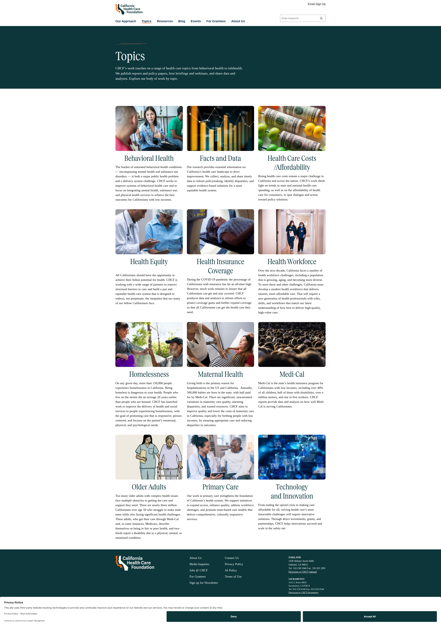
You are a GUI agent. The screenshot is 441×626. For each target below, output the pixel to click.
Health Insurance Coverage (220, 266)
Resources (165, 21)
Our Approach (125, 21)
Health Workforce (292, 261)
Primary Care (220, 487)
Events (196, 21)
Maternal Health (220, 374)
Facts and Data (220, 158)
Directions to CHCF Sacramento (303, 592)
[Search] (321, 18)
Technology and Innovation (292, 491)
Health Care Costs (292, 158)
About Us (238, 21)
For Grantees (216, 21)
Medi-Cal (292, 374)
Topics (146, 21)
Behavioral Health (149, 158)
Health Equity (149, 261)
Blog (181, 21)
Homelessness (149, 374)
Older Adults (149, 487)
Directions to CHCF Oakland (303, 572)
